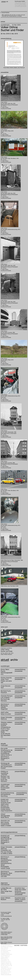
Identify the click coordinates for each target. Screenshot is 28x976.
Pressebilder (19, 671)
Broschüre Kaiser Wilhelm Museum (20, 898)
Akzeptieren (23, 945)
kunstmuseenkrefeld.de (6, 916)
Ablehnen (17, 945)
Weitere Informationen (6, 974)
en (7, 1)
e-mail (2, 915)
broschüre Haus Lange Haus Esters (20, 889)
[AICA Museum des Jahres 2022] (14, 926)
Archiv (14, 660)
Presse (4, 1)
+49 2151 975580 (5, 913)
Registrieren (5, 12)
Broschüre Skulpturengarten (20, 892)
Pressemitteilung (20, 669)
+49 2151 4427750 (5, 919)
